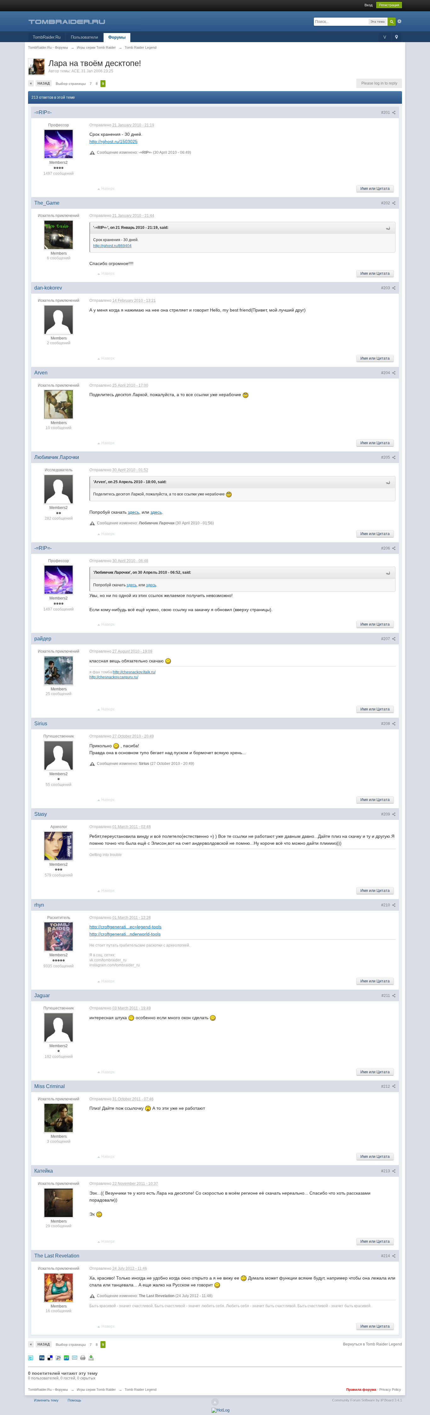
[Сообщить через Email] (74, 1357)
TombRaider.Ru (46, 37)
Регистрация (389, 5)
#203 (386, 288)
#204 (386, 373)
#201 (386, 112)
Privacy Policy (390, 1389)
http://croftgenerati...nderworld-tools (125, 934)
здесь (133, 512)
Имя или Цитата (375, 188)
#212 (386, 1086)
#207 (386, 639)
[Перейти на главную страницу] (84, 21)
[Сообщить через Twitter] (30, 1357)
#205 (386, 457)
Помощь (74, 1400)
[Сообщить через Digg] (41, 1357)
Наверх (108, 188)
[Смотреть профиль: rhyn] (58, 936)
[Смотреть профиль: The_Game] (58, 234)
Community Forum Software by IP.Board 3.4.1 (367, 1400)
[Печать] (82, 1357)
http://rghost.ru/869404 (112, 246)
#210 (386, 905)
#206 (386, 548)
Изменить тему (46, 1400)
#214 (386, 1256)
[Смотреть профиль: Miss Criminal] (58, 1117)
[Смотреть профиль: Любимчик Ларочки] (58, 489)
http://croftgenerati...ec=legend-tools (125, 926)
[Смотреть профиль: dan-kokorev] (58, 319)
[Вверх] (215, 1402)
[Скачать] (90, 1357)
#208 (386, 723)
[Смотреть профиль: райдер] (58, 670)
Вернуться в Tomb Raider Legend (372, 1344)
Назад (43, 83)
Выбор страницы (71, 84)
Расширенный (399, 21)
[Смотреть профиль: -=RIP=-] (58, 144)
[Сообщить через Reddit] (58, 1357)
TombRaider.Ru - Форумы (48, 1389)
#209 (386, 814)
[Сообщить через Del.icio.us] (50, 1357)
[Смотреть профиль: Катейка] (58, 1202)
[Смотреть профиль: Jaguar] (58, 1027)
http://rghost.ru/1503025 (113, 141)
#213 (386, 1171)
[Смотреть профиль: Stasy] (58, 845)
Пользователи (84, 37)
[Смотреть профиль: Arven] (58, 404)
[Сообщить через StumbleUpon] (66, 1357)
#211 (386, 995)
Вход (368, 5)
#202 (386, 203)
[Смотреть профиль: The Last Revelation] (58, 1287)
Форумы (117, 37)
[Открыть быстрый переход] (396, 37)
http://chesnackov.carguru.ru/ (113, 677)
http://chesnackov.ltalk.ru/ (134, 672)
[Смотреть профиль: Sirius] (58, 755)
